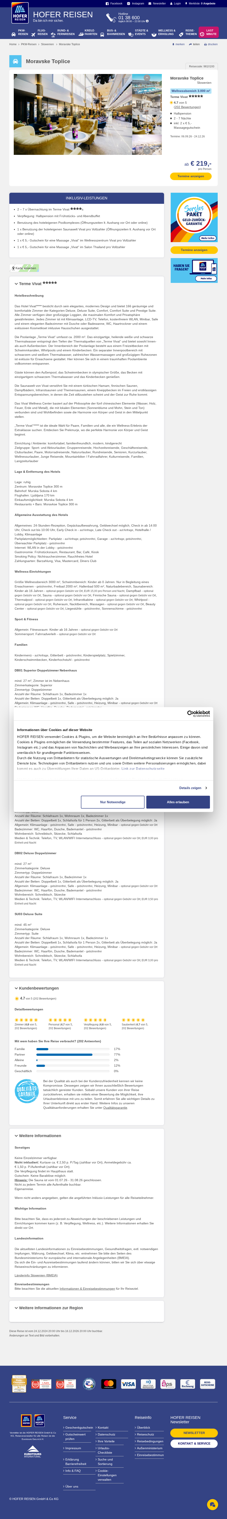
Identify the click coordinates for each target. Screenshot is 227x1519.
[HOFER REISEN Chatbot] (212, 1504)
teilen (196, 44)
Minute (211, 32)
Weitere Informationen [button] (40, 1136)
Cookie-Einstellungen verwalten (107, 1475)
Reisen (23, 32)
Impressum (73, 1448)
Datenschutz (106, 1434)
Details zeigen (190, 788)
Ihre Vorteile (106, 1441)
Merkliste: (201, 3)
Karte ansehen (25, 268)
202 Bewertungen (187, 107)
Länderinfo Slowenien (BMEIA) (36, 1275)
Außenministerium (149, 1448)
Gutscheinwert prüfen (75, 1437)
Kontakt (103, 1427)
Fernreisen (66, 32)
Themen (191, 32)
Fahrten (91, 32)
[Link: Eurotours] (33, 1451)
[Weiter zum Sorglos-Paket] (194, 217)
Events (141, 32)
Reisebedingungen (150, 1441)
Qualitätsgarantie (115, 1107)
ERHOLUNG (167, 32)
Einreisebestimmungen (150, 1455)
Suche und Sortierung (105, 1462)
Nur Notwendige (112, 802)
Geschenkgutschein (78, 1427)
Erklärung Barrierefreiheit (75, 1462)
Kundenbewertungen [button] (39, 988)
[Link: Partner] (26, 1420)
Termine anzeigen (191, 176)
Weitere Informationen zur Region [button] (51, 1308)
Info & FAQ (73, 1470)
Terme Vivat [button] (31, 284)
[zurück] (147, 77)
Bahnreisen (116, 32)
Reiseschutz (145, 1434)
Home (13, 44)
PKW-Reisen (29, 44)
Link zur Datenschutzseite (143, 768)
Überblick (143, 1427)
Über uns (71, 1486)
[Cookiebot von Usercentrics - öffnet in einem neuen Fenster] (190, 713)
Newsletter (159, 3)
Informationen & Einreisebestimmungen (87, 1288)
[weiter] (147, 151)
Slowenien (47, 44)
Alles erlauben (178, 802)
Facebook (116, 3)
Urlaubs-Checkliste (105, 1450)
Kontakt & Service (194, 1443)
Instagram (137, 3)
